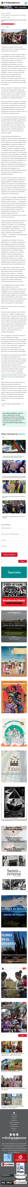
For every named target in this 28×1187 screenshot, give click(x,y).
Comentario (4, 546)
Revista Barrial (14, 1124)
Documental (14, 1120)
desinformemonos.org (14, 1141)
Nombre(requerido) (6, 528)
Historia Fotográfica (14, 1122)
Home (2, 13)
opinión (8, 13)
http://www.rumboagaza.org (9, 373)
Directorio (14, 1128)
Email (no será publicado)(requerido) (10, 534)
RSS (14, 1130)
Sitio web (3, 540)
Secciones (14, 1114)
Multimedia (14, 1116)
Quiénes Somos (14, 1126)
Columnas (14, 1118)
